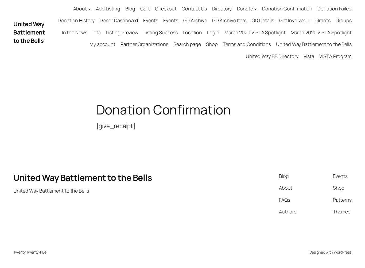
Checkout (166, 8)
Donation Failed (334, 8)
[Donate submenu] (255, 8)
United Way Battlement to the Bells (29, 32)
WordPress (343, 252)
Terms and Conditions (247, 44)
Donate (245, 8)
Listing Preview (122, 32)
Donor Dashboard (119, 20)
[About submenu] (89, 8)
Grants (323, 20)
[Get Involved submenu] (309, 20)
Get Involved (292, 20)
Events (150, 20)
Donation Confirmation (287, 8)
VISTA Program (335, 56)
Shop (212, 44)
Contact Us (194, 8)
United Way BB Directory (272, 56)
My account (102, 44)
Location (192, 32)
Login (213, 32)
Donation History (76, 20)
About (80, 8)
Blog (130, 8)
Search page (187, 44)
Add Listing (108, 8)
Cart (145, 8)
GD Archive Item (229, 20)
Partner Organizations (144, 44)
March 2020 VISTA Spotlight (254, 32)
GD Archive (195, 20)
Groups (344, 20)
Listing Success (160, 32)
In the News (74, 32)
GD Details (263, 20)
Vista (309, 56)
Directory (222, 8)
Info (96, 32)
